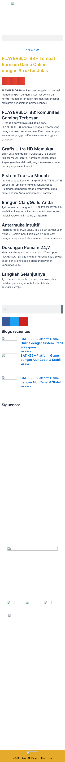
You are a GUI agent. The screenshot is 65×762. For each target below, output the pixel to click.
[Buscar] (62, 309)
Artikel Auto (32, 49)
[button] (32, 38)
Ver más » (26, 351)
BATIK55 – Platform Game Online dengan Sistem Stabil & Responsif (42, 343)
